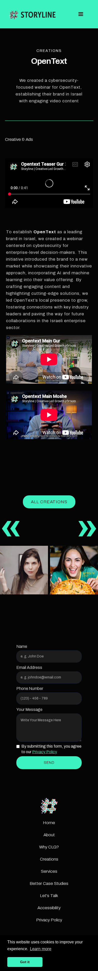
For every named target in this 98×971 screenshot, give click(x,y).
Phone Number (29, 688)
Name (21, 646)
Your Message (29, 709)
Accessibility (49, 907)
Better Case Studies (49, 883)
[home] (32, 14)
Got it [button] (25, 962)
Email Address (29, 667)
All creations (49, 501)
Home (49, 822)
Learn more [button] (40, 948)
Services (49, 871)
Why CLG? (49, 847)
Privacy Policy (44, 752)
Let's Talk (49, 895)
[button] (80, 14)
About (49, 834)
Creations (49, 859)
